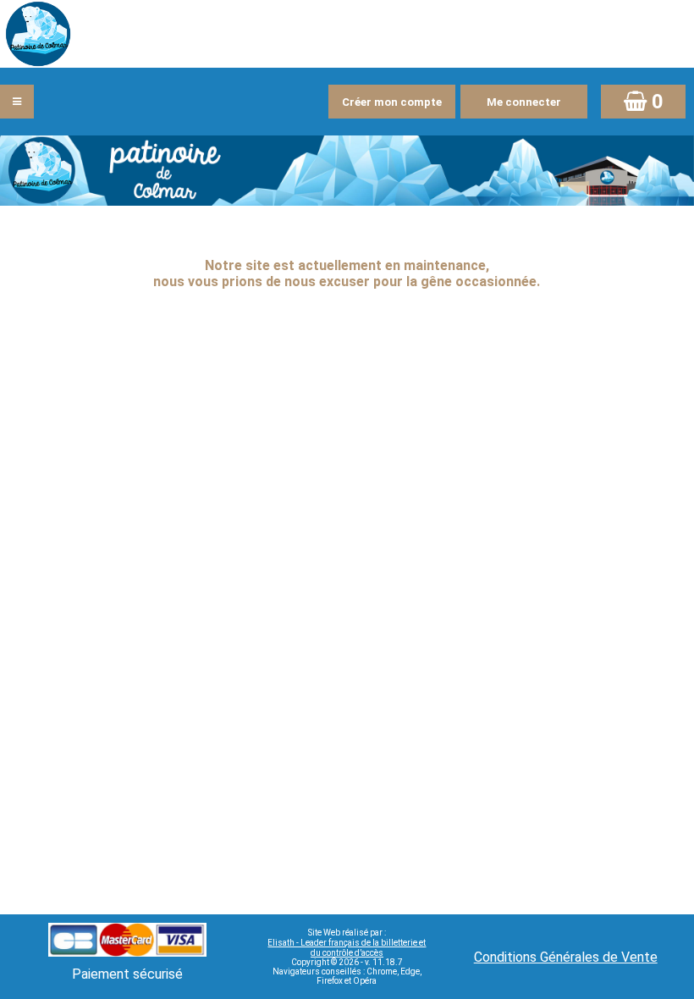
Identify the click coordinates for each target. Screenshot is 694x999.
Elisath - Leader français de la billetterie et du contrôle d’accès (346, 948)
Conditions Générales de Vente (566, 957)
